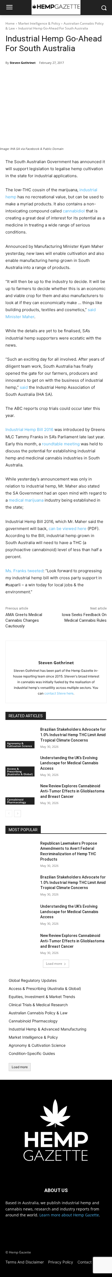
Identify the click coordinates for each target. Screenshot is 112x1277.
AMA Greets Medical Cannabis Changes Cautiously (23, 620)
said (24, 387)
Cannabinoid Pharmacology (16, 801)
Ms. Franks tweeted (24, 570)
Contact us (87, 1262)
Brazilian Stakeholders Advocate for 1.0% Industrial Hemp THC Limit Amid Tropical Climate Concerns (73, 734)
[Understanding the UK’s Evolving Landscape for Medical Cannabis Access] (20, 765)
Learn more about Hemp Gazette (69, 1214)
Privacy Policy (60, 1262)
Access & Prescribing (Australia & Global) (20, 771)
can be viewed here (67, 528)
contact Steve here (58, 693)
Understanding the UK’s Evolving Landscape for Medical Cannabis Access (69, 763)
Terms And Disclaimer (24, 1262)
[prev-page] (8, 813)
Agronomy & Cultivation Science (19, 744)
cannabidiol (74, 210)
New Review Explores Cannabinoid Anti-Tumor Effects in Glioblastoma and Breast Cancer (72, 791)
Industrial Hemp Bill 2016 (29, 429)
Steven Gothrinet (23, 63)
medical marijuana (26, 500)
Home (10, 23)
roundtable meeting (61, 443)
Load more (54, 963)
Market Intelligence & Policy (39, 23)
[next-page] (17, 813)
